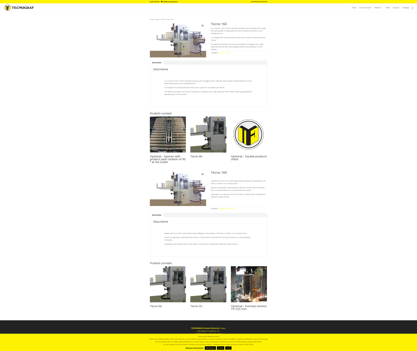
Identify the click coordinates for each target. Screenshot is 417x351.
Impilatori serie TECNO (226, 208)
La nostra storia (365, 8)
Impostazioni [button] (210, 348)
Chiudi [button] (228, 348)
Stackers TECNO (160, 19)
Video (388, 8)
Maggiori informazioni (194, 348)
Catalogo (405, 8)
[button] (203, 26)
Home (354, 8)
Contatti (396, 8)
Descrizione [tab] (156, 63)
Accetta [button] (220, 348)
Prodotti (377, 8)
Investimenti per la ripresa (259, 1)
